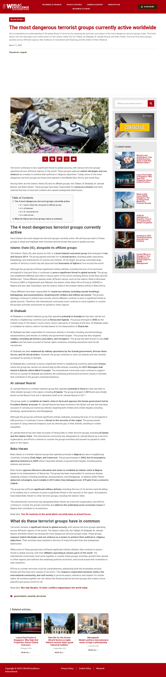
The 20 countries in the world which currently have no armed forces (56, 514)
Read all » (26, 652)
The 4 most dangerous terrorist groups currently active (42, 201)
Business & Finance (51, 5)
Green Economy (95, 5)
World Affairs (74, 5)
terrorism (41, 596)
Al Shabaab (28, 208)
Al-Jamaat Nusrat (30, 212)
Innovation (114, 5)
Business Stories (81, 9)
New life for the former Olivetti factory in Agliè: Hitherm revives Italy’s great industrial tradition (59, 641)
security (31, 596)
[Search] (151, 103)
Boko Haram (28, 215)
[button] (45, 159)
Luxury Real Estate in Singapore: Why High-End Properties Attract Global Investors (26, 641)
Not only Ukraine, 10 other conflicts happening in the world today (54, 587)
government (20, 596)
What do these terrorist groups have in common (38, 219)
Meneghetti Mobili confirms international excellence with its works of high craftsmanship (102, 640)
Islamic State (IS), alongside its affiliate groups (42, 205)
